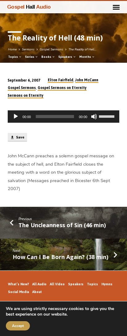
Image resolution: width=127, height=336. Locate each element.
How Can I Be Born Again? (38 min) (60, 257)
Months (85, 56)
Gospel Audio (29, 7)
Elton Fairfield (60, 80)
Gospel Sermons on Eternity (62, 88)
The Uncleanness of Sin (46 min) (62, 225)
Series (30, 56)
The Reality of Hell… (82, 49)
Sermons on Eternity (25, 95)
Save (19, 137)
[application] (64, 116)
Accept (18, 325)
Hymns (107, 284)
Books (46, 56)
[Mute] (94, 116)
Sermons (28, 49)
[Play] (16, 116)
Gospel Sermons (51, 49)
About (37, 292)
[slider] (107, 115)
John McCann (86, 80)
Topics (13, 56)
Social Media (18, 292)
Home (12, 49)
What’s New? (18, 284)
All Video (57, 284)
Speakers (65, 56)
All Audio (39, 284)
